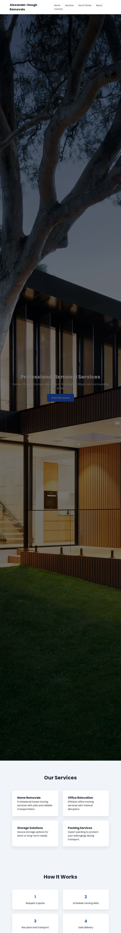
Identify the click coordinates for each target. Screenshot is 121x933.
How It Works (84, 5)
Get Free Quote (60, 397)
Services (69, 5)
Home (57, 5)
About (99, 5)
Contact (58, 9)
